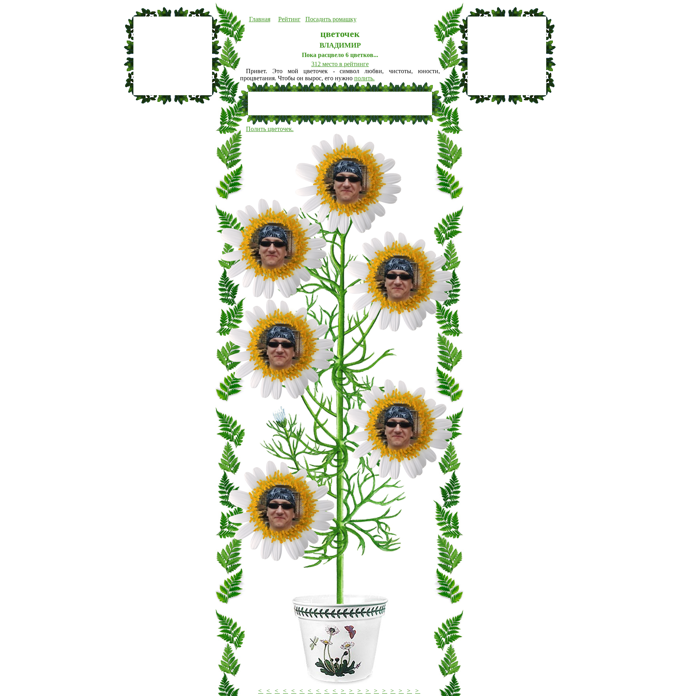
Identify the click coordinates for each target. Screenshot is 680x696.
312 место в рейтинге (340, 64)
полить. (364, 78)
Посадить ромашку (331, 19)
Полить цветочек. (270, 129)
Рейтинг (289, 19)
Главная (259, 19)
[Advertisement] (172, 56)
